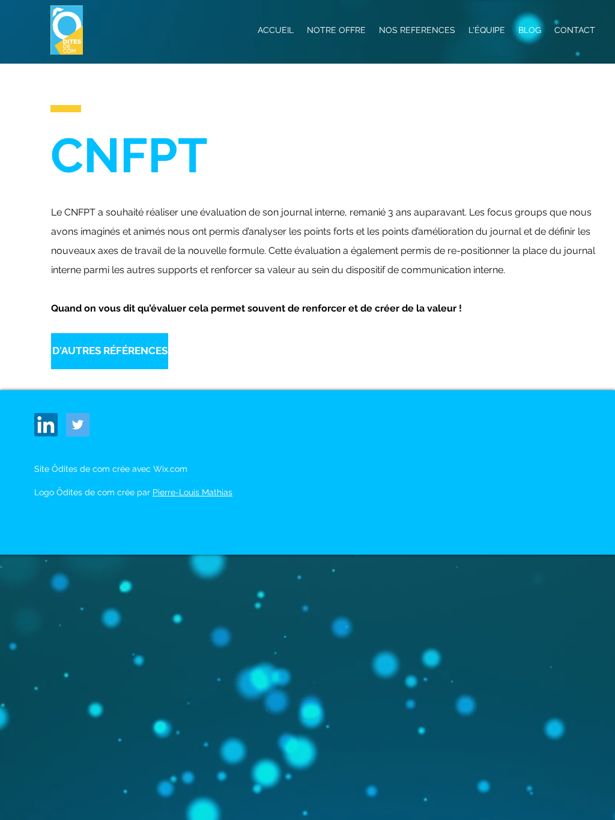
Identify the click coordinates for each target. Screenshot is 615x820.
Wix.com (170, 469)
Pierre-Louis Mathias (192, 492)
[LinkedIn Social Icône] (46, 424)
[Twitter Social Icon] (77, 424)
